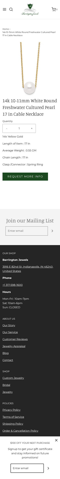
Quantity (7, 121)
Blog (5, 353)
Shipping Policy (12, 423)
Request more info (25, 176)
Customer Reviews (15, 339)
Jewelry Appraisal (13, 346)
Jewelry (7, 392)
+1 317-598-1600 (12, 285)
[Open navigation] (4, 9)
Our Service (10, 332)
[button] (30, 69)
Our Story (8, 325)
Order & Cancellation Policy (20, 430)
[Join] (52, 231)
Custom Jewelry (13, 378)
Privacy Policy (11, 410)
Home (5, 29)
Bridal (6, 385)
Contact (7, 360)
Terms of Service (13, 417)
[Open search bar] (12, 9)
